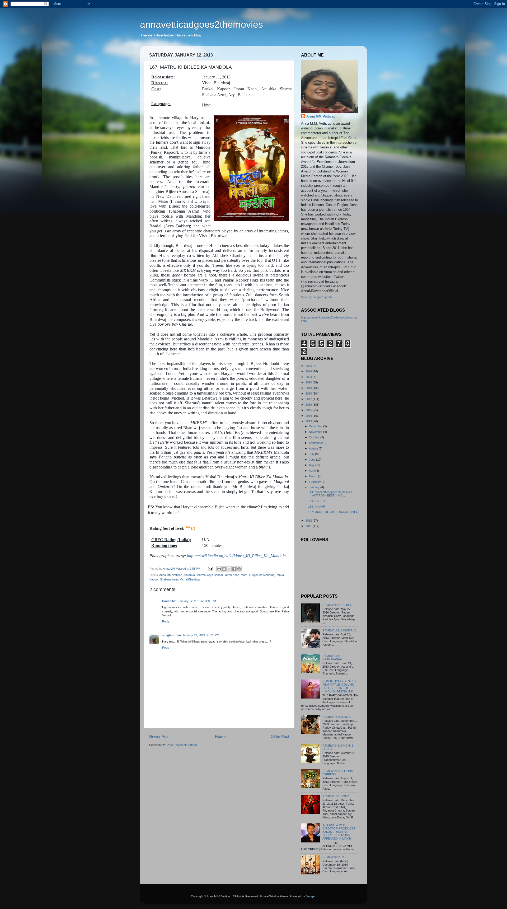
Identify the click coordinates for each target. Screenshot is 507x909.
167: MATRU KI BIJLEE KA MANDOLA (333, 512)
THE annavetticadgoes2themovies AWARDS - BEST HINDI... (330, 493)
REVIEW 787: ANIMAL (336, 716)
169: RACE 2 (316, 501)
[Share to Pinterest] (239, 568)
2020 (309, 382)
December (316, 426)
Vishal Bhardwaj (190, 579)
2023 (309, 376)
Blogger (310, 896)
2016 (309, 404)
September (316, 442)
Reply (166, 621)
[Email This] (219, 568)
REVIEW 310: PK (333, 857)
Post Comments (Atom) (182, 745)
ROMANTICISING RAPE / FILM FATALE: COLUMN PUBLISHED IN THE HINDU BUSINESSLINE (339, 686)
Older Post (280, 736)
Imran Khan (231, 575)
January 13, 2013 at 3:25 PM (200, 635)
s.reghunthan (171, 635)
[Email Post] (210, 568)
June (312, 459)
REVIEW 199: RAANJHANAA (332, 657)
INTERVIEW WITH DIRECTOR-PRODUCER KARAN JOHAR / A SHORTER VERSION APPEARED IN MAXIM (338, 831)
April (312, 470)
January (314, 487)
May (312, 465)
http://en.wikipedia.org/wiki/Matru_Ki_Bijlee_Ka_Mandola (236, 556)
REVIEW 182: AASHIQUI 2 (339, 630)
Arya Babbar (215, 575)
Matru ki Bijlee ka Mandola (257, 575)
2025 (309, 365)
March (313, 476)
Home (220, 736)
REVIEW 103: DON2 (335, 796)
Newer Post (159, 736)
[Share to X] (229, 568)
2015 (309, 410)
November (316, 431)
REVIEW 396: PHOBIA (336, 605)
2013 (309, 421)
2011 (309, 526)
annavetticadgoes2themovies (201, 24)
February (315, 481)
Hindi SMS (169, 601)
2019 (309, 388)
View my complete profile (317, 297)
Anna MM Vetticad (170, 575)
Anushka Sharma (195, 575)
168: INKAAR (316, 506)
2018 (309, 393)
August (314, 448)
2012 (309, 520)
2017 (309, 399)
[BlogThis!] (224, 568)
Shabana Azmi (169, 579)
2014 (309, 415)
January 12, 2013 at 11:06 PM (197, 601)
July (312, 454)
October (314, 437)
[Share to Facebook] (234, 568)
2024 (309, 371)
